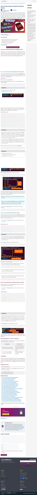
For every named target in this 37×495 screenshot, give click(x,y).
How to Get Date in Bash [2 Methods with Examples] (10, 377)
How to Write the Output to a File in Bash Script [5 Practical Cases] (12, 397)
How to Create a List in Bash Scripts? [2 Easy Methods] (10, 398)
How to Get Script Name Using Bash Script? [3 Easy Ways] (11, 392)
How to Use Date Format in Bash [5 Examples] (9, 382)
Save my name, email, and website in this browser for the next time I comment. (12, 452)
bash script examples (4, 418)
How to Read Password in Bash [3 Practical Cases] (10, 386)
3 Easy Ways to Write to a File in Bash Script (8, 396)
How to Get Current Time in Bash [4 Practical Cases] (10, 381)
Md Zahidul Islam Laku (6, 10)
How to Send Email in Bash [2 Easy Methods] (9, 387)
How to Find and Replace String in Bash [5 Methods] (10, 391)
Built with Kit (28, 465)
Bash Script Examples (21, 3)
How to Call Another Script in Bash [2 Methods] (9, 393)
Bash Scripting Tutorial (6, 3)
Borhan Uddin (15, 10)
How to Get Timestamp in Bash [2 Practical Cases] (10, 383)
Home (2, 3)
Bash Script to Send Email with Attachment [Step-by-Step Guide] (12, 388)
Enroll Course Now (5, 414)
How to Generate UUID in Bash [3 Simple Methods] (9, 394)
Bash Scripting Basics (14, 3)
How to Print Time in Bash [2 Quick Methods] (9, 378)
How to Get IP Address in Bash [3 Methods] (8, 389)
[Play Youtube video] (13, 26)
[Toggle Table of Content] (9, 34)
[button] (32, 1)
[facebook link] (1, 478)
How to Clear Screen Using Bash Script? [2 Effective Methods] (11, 399)
